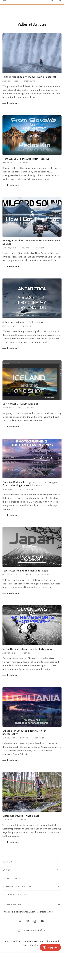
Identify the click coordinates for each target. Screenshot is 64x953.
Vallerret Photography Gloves (27, 941)
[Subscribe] (60, 904)
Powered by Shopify (32, 945)
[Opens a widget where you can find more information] (50, 947)
